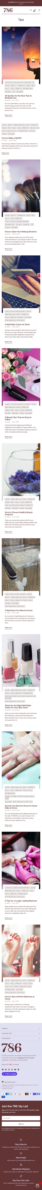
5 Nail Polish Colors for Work (15, 311)
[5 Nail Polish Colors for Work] (21, 284)
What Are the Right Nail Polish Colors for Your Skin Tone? (18, 706)
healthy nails (34, 127)
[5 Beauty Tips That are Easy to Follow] (21, 377)
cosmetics (21, 85)
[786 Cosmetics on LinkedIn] (18, 1070)
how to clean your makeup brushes (16, 221)
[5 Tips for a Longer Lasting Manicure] (21, 860)
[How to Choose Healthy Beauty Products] (21, 472)
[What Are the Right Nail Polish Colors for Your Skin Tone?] (21, 663)
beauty (13, 85)
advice (7, 85)
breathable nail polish (22, 124)
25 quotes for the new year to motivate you (19, 82)
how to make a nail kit (9, 130)
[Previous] (3, 3)
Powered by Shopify (7, 1088)
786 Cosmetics (15, 1085)
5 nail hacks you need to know (15, 594)
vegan (4, 134)
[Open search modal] (31, 10)
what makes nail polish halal (14, 320)
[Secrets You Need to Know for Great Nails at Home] (21, 760)
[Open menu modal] (39, 10)
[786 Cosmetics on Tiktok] (12, 1070)
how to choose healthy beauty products (18, 505)
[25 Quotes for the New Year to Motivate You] (21, 55)
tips (13, 91)
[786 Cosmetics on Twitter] (6, 1070)
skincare (26, 224)
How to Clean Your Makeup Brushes (21, 231)
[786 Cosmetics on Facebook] (3, 1070)
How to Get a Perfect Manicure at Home (19, 997)
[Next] (39, 3)
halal (7, 88)
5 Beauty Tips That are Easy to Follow (18, 418)
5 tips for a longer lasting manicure (17, 887)
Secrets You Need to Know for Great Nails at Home (21, 807)
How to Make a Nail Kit (11, 138)
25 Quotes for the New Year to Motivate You (18, 96)
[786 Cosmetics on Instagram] (9, 1070)
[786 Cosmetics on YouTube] (15, 1070)
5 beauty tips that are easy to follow (17, 404)
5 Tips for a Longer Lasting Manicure (21, 901)
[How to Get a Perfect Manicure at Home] (21, 953)
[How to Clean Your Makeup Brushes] (21, 188)
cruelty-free (30, 85)
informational (28, 88)
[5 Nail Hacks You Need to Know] (21, 567)
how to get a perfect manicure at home (18, 986)
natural (8, 91)
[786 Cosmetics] (8, 10)
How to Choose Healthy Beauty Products (18, 513)
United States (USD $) (9, 1082)
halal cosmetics (16, 88)
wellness (20, 91)
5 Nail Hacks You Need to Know (19, 610)
